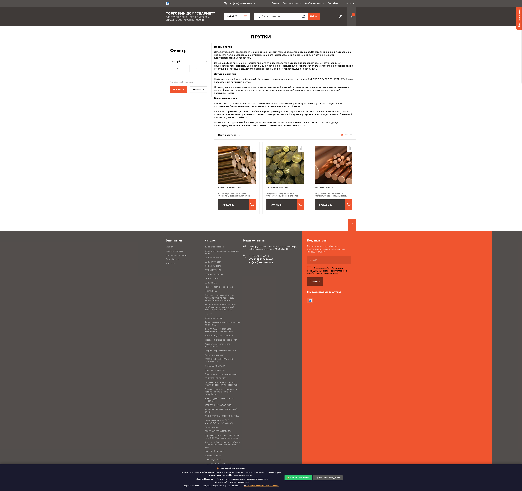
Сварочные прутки (214, 318)
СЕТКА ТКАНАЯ (212, 278)
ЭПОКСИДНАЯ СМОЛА (215, 366)
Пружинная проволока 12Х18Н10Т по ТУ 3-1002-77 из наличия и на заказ (222, 436)
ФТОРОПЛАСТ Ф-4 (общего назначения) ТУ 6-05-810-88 (219, 330)
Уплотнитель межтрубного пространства (217, 345)
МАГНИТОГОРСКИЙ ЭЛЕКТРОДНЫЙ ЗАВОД (221, 410)
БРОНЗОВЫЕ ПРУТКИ (229, 187)
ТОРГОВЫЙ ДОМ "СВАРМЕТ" (190, 13)
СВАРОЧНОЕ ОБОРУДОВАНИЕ (219, 464)
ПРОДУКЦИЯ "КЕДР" (214, 460)
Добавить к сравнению (253, 148)
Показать (178, 89)
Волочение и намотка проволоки (221, 374)
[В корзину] (252, 204)
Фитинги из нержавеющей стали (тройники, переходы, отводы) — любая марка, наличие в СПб (220, 307)
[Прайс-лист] (351, 135)
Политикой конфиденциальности (325, 269)
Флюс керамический (214, 247)
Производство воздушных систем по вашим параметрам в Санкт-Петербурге (222, 392)
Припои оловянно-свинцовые (219, 287)
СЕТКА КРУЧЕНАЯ (213, 266)
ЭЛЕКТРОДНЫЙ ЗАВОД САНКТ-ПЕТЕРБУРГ (219, 399)
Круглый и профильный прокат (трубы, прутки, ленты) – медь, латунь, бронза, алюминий (219, 298)
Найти (313, 16)
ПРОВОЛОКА (211, 291)
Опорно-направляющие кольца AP (221, 351)
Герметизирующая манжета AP (219, 335)
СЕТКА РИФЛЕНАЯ (213, 262)
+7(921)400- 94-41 (261, 262)
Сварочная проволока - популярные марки (222, 252)
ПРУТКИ (208, 314)
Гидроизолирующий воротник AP (221, 340)
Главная (275, 3)
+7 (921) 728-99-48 (241, 3)
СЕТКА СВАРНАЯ (213, 257)
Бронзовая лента (213, 455)
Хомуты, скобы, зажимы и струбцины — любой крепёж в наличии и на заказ (222, 445)
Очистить (198, 89)
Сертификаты (334, 3)
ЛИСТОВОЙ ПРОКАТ (214, 451)
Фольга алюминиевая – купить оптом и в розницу (222, 323)
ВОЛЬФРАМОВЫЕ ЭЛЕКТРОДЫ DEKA (222, 416)
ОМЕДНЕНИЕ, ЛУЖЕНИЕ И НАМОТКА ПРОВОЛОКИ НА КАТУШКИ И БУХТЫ (222, 383)
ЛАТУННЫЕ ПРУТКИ (277, 187)
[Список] (346, 135)
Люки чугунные (212, 427)
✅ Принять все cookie (298, 477)
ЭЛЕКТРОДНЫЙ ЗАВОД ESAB (218, 405)
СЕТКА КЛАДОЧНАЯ (214, 274)
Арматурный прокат (214, 355)
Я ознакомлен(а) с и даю (327, 271)
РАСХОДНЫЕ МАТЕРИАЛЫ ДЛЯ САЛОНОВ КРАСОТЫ (219, 360)
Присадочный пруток (215, 370)
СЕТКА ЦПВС (211, 283)
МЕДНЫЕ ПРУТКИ (324, 187)
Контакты (349, 3)
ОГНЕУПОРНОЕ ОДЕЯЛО (215, 378)
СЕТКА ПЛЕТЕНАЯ (213, 270)
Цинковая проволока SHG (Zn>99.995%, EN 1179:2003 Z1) (219, 421)
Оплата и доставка (292, 3)
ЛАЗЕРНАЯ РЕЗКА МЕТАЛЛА (218, 431)
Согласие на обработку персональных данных (327, 272)
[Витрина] (341, 135)
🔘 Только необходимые (328, 477)
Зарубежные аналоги (314, 3)
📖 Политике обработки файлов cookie (261, 486)
